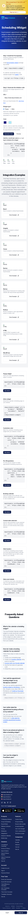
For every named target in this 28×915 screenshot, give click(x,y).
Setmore (17, 844)
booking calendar (16, 659)
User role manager (20, 828)
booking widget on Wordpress (11, 687)
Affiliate (13, 906)
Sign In (3, 870)
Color (4, 119)
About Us (7, 906)
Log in (7, 912)
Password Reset (5, 873)
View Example (13, 215)
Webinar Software (5, 826)
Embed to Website (6, 835)
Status (24, 908)
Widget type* (7, 106)
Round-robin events (20, 824)
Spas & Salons (5, 851)
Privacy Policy (19, 906)
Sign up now (13, 12)
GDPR (13, 908)
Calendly (17, 840)
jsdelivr (17, 74)
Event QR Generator (6, 881)
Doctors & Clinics (5, 848)
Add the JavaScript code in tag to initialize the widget (13, 139)
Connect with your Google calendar (15, 663)
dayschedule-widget (12, 62)
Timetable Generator (6, 894)
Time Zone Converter (6, 892)
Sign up (21, 912)
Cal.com (17, 847)
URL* (4, 94)
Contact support (12, 806)
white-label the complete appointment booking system (11, 720)
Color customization (20, 831)
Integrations (4, 833)
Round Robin (4, 824)
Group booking (19, 821)
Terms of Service (6, 908)
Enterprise (3, 831)
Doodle (17, 842)
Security (18, 908)
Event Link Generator (6, 879)
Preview (19, 134)
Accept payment (19, 826)
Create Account (5, 868)
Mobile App (4, 838)
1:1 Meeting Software (6, 819)
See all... (3, 861)
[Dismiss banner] (26, 1)
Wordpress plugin (19, 833)
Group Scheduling (5, 821)
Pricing (3, 828)
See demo (7, 390)
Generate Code (8, 134)
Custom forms (18, 819)
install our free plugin (17, 691)
